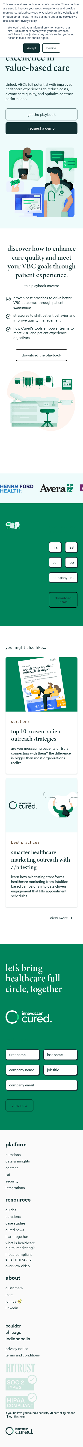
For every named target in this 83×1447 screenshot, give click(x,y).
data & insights (18, 1161)
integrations (15, 1187)
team (10, 1294)
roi (8, 1174)
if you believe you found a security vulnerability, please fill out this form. (40, 1415)
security (12, 1181)
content (12, 1167)
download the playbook (41, 355)
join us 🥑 (14, 1301)
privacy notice (17, 1348)
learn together (17, 1236)
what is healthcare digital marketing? (20, 1245)
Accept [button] (31, 48)
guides (11, 1210)
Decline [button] (51, 48)
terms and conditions (23, 1355)
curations (13, 1154)
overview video (18, 1266)
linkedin (12, 1308)
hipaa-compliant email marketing (19, 1257)
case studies (16, 1223)
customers (14, 1288)
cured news (15, 1230)
